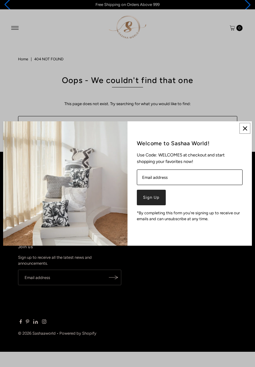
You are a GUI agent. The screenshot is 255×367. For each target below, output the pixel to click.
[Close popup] (244, 128)
